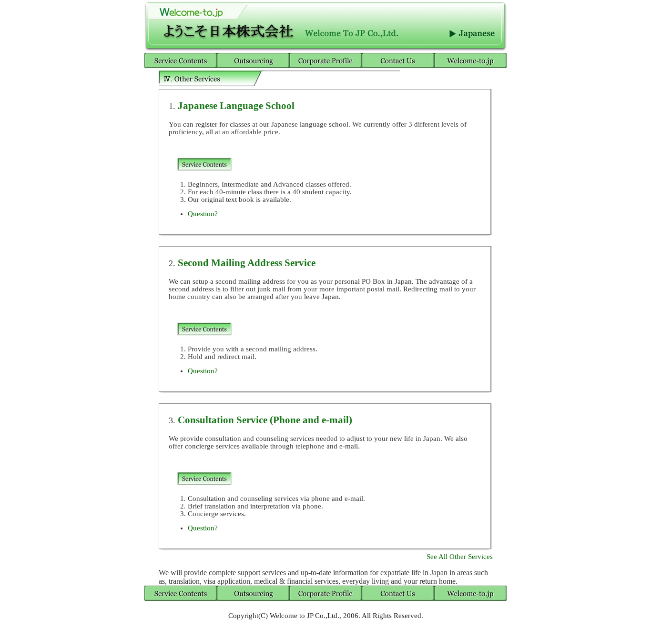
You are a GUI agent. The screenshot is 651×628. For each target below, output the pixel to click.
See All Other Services (460, 556)
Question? (203, 214)
